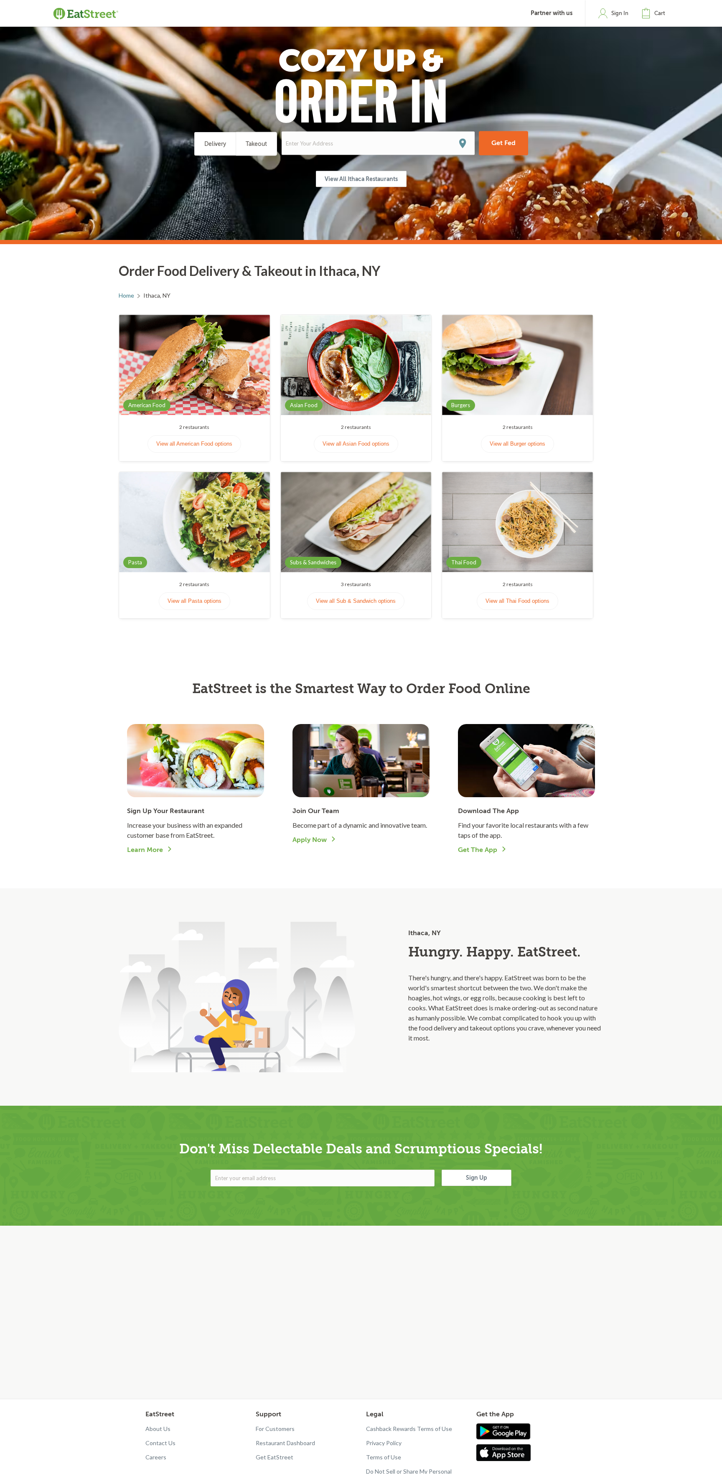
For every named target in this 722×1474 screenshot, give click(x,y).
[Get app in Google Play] (503, 1431)
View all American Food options (194, 444)
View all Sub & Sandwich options (356, 601)
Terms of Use (383, 1457)
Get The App (477, 850)
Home (126, 295)
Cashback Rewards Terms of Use (409, 1428)
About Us (157, 1428)
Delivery (215, 144)
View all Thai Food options (517, 601)
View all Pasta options (194, 601)
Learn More (145, 850)
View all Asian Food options (356, 444)
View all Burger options (517, 444)
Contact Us (160, 1442)
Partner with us (551, 13)
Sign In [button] (619, 13)
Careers (155, 1457)
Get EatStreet (274, 1457)
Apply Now (309, 840)
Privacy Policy (384, 1442)
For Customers (275, 1428)
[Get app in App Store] (505, 1452)
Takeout (256, 144)
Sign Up (476, 1177)
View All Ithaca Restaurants (361, 179)
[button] (655, 13)
